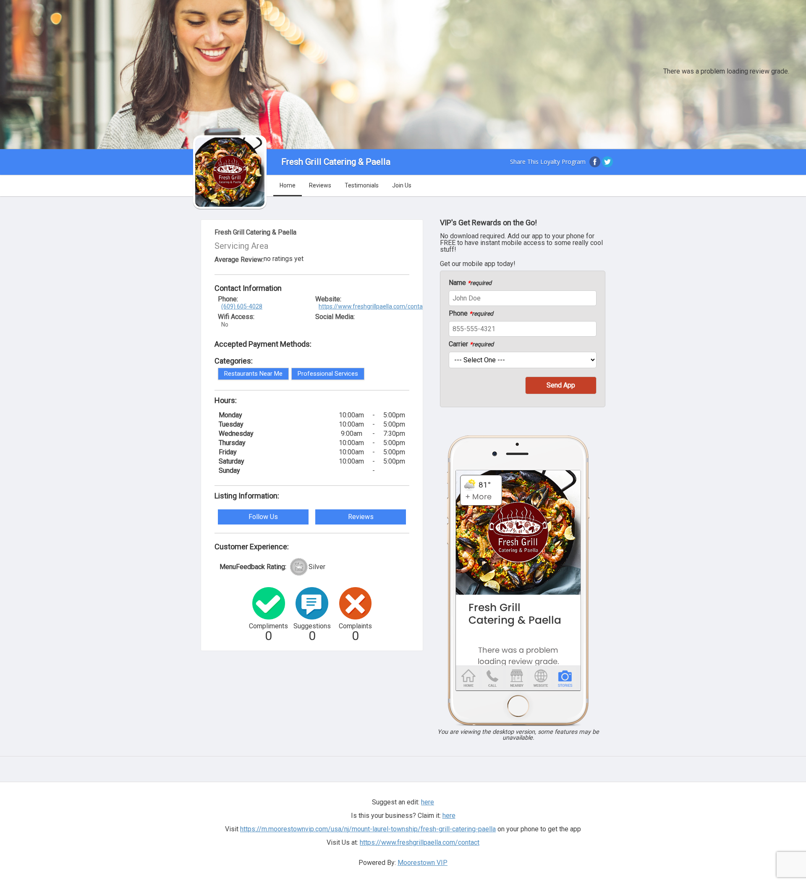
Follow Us (263, 517)
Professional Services (328, 373)
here (448, 816)
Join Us (401, 185)
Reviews (320, 185)
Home (288, 185)
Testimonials (362, 185)
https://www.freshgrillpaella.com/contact (373, 306)
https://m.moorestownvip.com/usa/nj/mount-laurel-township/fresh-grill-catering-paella (368, 829)
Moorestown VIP (422, 863)
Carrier (471, 344)
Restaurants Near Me (253, 373)
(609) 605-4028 (241, 306)
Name (470, 282)
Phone (471, 313)
